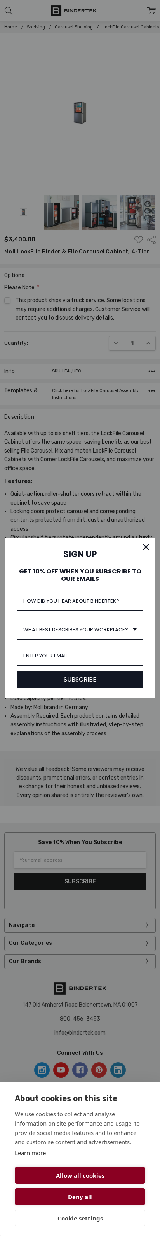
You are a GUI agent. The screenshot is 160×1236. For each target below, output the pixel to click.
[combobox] (80, 630)
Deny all (80, 1197)
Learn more (30, 1153)
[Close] (146, 547)
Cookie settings (80, 1218)
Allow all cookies (80, 1175)
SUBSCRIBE (80, 679)
